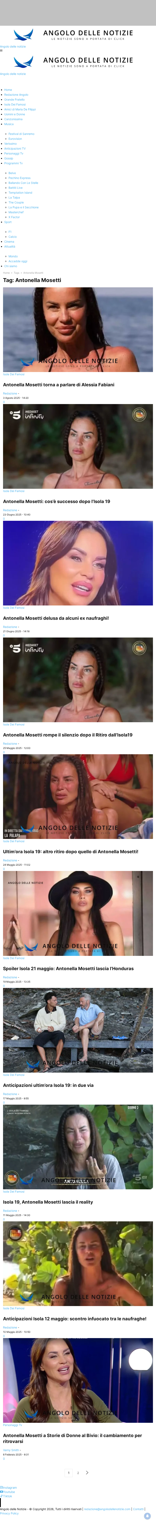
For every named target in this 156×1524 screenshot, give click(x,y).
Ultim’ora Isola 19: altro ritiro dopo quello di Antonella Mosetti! (70, 851)
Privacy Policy (9, 1513)
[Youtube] (1, 1492)
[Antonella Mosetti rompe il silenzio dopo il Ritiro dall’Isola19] (78, 680)
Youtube (9, 1492)
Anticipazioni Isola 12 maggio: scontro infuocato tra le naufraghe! (74, 1318)
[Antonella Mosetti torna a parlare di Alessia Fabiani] (78, 329)
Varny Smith (11, 1450)
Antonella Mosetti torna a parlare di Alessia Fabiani (58, 384)
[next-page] (87, 1473)
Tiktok (7, 1496)
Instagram (10, 1488)
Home (6, 272)
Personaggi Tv (12, 1425)
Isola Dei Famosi (13, 374)
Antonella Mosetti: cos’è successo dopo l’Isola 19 (56, 501)
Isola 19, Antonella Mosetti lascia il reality (48, 1202)
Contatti (138, 1509)
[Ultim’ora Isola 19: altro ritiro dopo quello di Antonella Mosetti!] (78, 796)
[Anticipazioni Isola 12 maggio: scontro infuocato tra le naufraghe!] (78, 1263)
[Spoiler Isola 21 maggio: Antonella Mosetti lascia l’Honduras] (78, 913)
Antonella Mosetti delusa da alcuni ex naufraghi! (56, 618)
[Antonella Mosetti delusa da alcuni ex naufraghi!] (78, 563)
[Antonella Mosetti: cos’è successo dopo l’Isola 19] (78, 446)
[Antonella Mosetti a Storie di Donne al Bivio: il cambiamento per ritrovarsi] (78, 1380)
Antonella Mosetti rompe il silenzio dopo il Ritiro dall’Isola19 (68, 735)
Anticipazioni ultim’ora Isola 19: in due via (48, 1085)
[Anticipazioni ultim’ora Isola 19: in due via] (78, 1030)
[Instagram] (1, 1488)
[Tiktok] (1, 1496)
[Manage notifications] (147, 1516)
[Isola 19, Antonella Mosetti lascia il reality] (78, 1147)
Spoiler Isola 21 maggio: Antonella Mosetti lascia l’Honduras (68, 968)
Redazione (10, 393)
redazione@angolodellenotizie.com (107, 1509)
